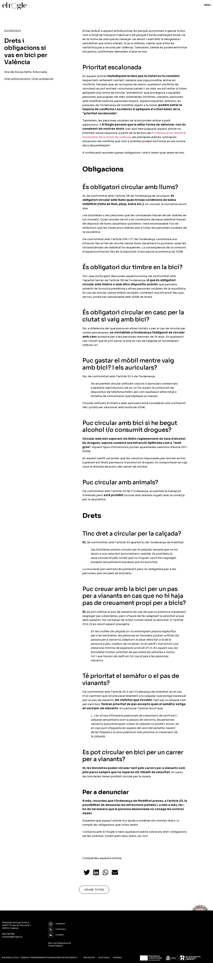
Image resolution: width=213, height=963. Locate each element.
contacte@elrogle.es (12, 937)
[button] (87, 872)
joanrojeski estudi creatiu (62, 957)
